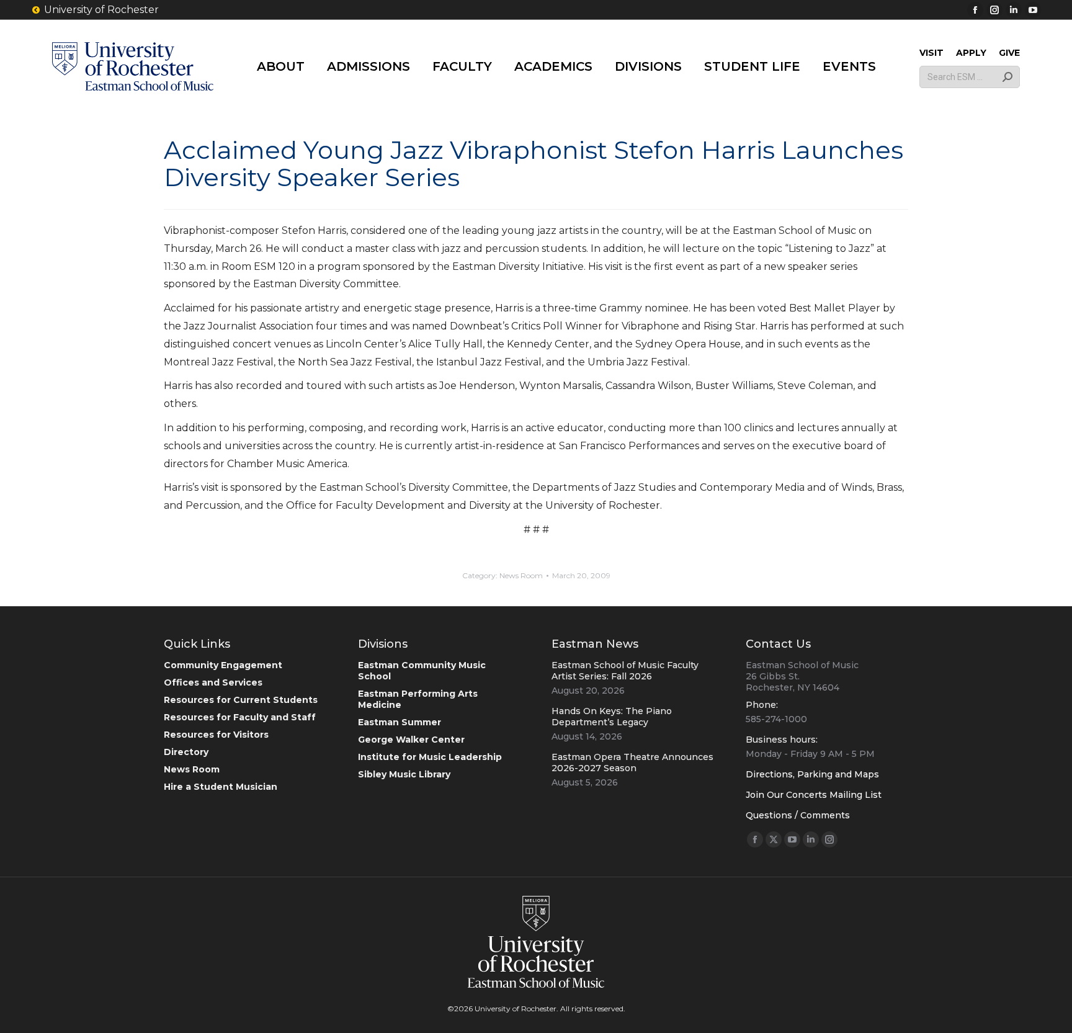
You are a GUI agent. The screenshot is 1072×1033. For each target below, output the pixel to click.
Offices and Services (213, 682)
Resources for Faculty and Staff (240, 717)
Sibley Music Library (404, 774)
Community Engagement (223, 665)
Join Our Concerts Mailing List (814, 794)
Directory (186, 752)
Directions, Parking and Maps (812, 774)
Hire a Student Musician (220, 786)
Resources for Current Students (241, 699)
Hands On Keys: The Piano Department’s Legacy (612, 716)
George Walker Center (411, 739)
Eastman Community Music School (422, 671)
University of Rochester (101, 10)
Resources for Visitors (216, 734)
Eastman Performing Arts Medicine (418, 699)
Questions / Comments (798, 815)
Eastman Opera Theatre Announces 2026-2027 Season (632, 762)
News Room (521, 575)
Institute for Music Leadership (430, 756)
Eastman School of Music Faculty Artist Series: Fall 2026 (625, 671)
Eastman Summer (399, 722)
